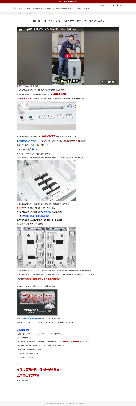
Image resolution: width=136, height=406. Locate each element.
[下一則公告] (112, 1)
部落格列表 (20, 14)
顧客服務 (86, 9)
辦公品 (72, 9)
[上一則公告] (24, 1)
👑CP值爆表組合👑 (48, 9)
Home (15, 14)
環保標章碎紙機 (37, 9)
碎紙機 (29, 9)
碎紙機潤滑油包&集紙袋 (62, 9)
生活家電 (79, 9)
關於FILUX (22, 9)
